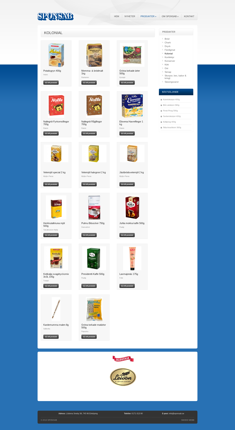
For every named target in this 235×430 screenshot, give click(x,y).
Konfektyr (169, 57)
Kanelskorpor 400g (171, 99)
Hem (116, 16)
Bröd (167, 39)
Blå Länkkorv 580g (171, 105)
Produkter (148, 16)
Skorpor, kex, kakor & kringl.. (175, 76)
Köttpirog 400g (169, 122)
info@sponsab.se (176, 413)
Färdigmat (170, 50)
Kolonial (169, 53)
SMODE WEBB (187, 420)
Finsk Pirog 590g (170, 111)
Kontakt (189, 16)
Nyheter (130, 16)
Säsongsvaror (172, 82)
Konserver (170, 61)
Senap (168, 72)
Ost (166, 68)
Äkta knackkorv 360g (172, 127)
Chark (168, 42)
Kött (167, 64)
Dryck (167, 46)
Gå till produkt (51, 83)
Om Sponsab (170, 16)
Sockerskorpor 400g (172, 116)
